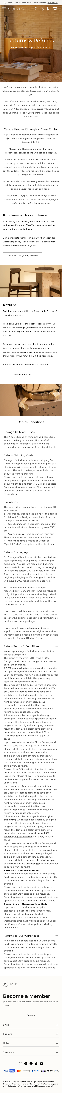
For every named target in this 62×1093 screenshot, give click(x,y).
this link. (39, 914)
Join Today (52, 2)
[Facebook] (26, 1064)
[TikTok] (36, 1064)
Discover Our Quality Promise (22, 255)
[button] (4, 8)
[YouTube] (41, 1064)
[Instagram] (20, 1064)
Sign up (31, 1015)
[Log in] (42, 8)
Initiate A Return (22, 374)
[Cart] (55, 8)
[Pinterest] (31, 1064)
